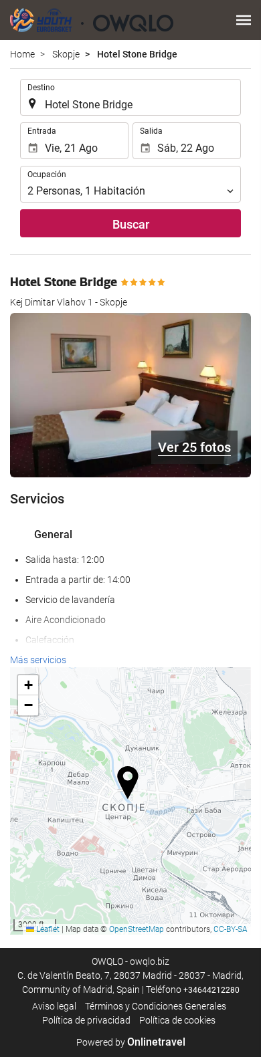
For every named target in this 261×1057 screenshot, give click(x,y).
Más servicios (38, 660)
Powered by (130, 1042)
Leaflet (47, 929)
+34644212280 (211, 990)
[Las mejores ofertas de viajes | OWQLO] (91, 20)
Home (22, 54)
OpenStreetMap (136, 929)
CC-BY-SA (230, 929)
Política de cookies (177, 1020)
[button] (243, 20)
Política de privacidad (86, 1020)
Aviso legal (54, 1006)
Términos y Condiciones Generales (155, 1006)
